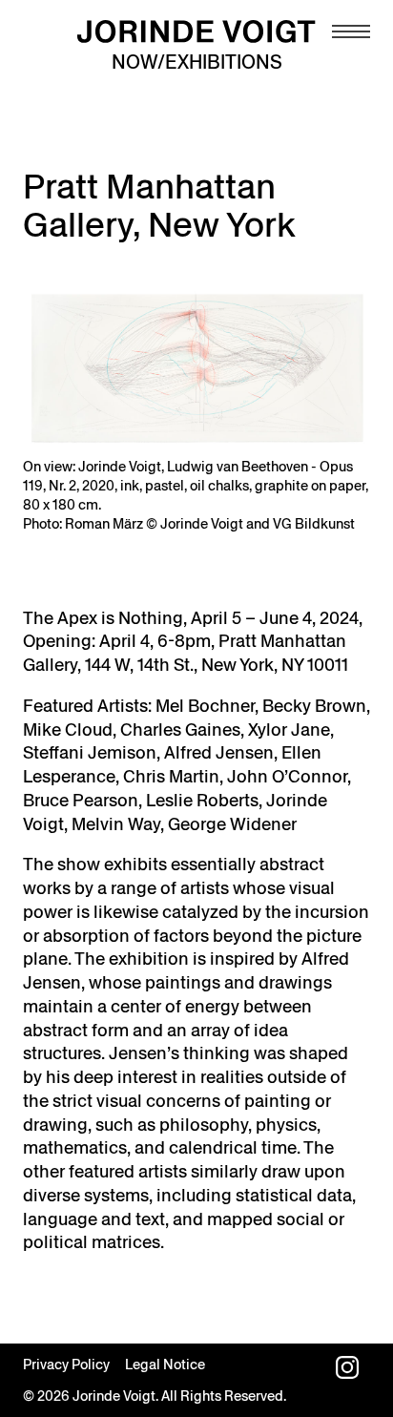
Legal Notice (165, 1364)
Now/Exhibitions (197, 62)
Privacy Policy (66, 1364)
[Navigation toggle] (351, 31)
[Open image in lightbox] (196, 368)
